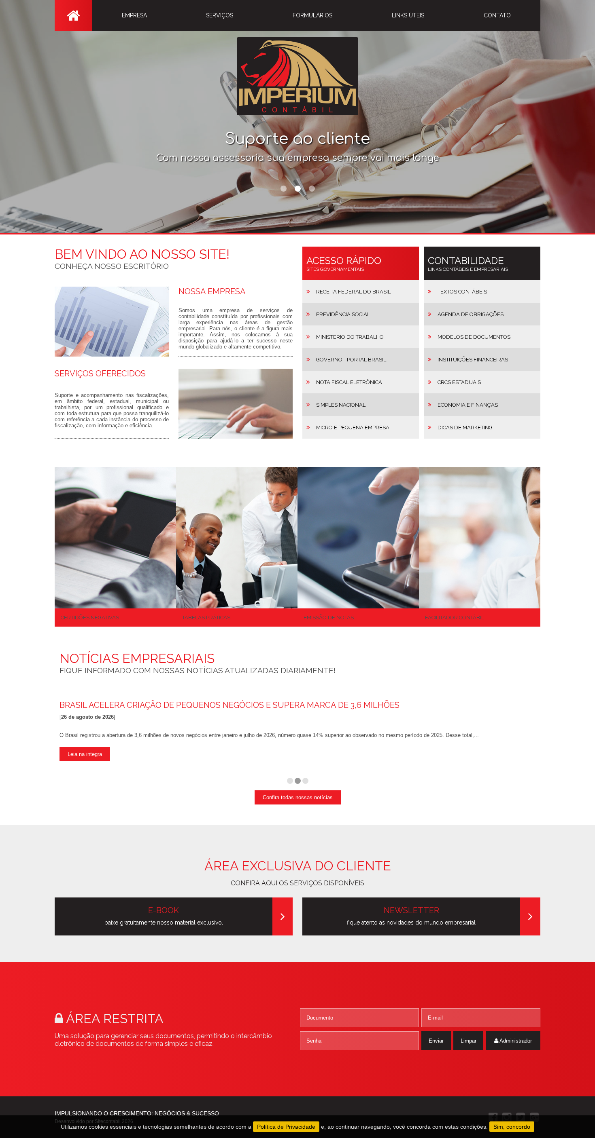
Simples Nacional (341, 405)
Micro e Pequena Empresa (352, 427)
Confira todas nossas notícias (298, 797)
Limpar (468, 1041)
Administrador (515, 1041)
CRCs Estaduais (459, 382)
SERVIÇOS (219, 15)
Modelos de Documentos (474, 337)
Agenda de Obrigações (471, 314)
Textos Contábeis (462, 292)
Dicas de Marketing (465, 427)
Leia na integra (85, 754)
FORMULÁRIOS (312, 15)
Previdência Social (343, 314)
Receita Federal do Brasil (353, 292)
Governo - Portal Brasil (351, 360)
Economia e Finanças (468, 405)
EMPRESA (134, 15)
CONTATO (497, 15)
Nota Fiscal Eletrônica (349, 382)
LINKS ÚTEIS (408, 15)
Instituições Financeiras (473, 360)
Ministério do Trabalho (350, 337)
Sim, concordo (511, 1126)
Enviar (436, 1041)
